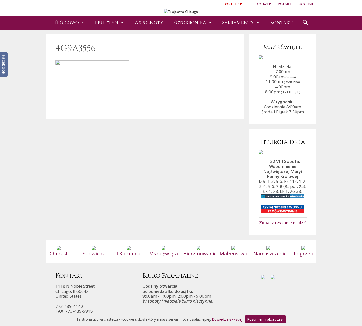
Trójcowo (66, 22)
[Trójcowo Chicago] (181, 10)
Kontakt (281, 22)
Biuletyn (106, 22)
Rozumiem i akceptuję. (265, 319)
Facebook (4, 64)
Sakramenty (238, 22)
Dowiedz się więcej (227, 319)
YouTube (233, 4)
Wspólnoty (148, 22)
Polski (284, 4)
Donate (263, 4)
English (305, 4)
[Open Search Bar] (305, 23)
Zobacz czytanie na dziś (282, 222)
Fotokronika (189, 22)
